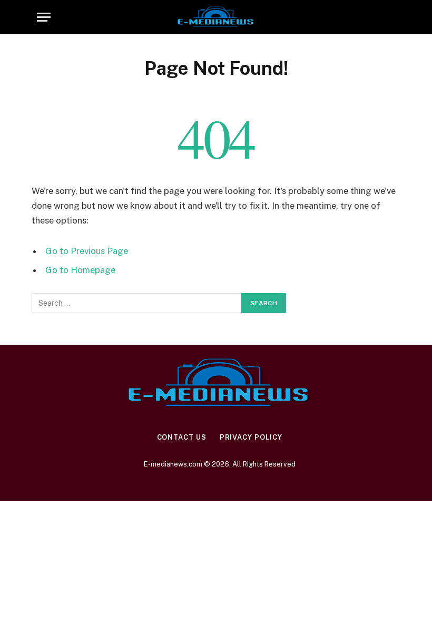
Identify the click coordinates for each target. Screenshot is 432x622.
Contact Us (182, 437)
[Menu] (44, 17)
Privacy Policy (251, 437)
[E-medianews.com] (216, 17)
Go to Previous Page (86, 251)
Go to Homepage (80, 270)
